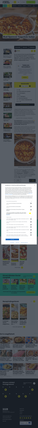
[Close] (35, 185)
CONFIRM (12, 239)
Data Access (17, 242)
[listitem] (19, 201)
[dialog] (19, 214)
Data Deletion (12, 242)
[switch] (30, 203)
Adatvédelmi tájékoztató (24, 242)
